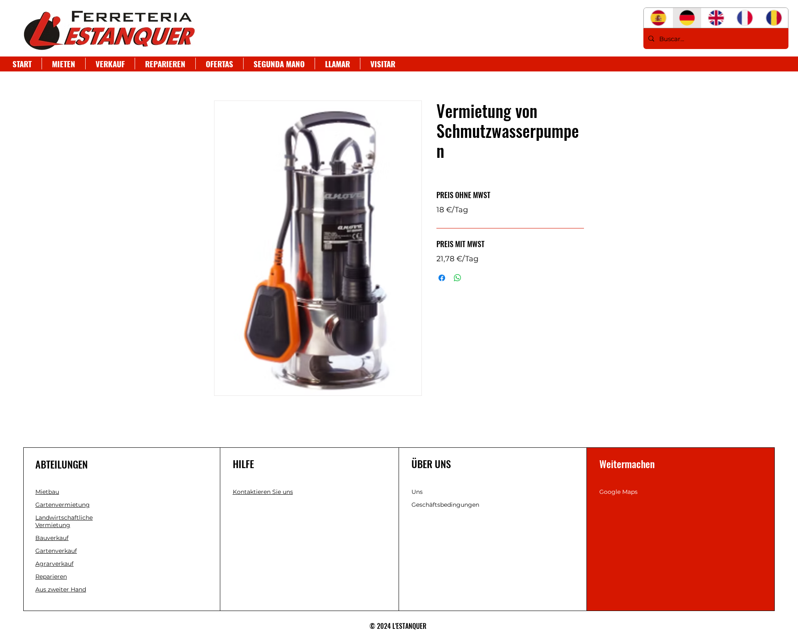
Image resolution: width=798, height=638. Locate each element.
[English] (715, 18)
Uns (417, 492)
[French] (744, 18)
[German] (687, 18)
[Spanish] (658, 18)
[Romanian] (773, 18)
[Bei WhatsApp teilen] (458, 278)
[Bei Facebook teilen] (442, 278)
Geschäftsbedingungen (445, 504)
